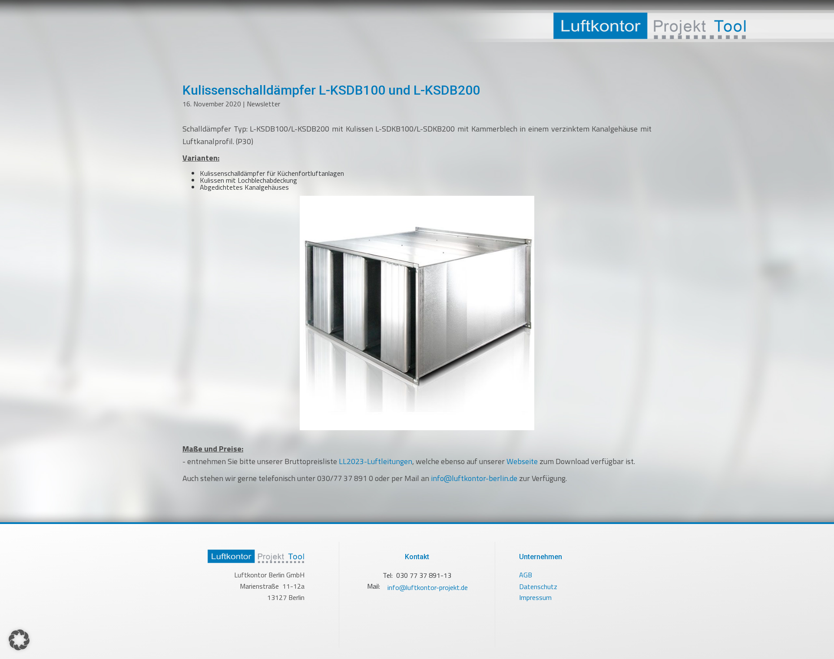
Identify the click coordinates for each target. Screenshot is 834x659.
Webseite (522, 461)
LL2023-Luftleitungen (375, 461)
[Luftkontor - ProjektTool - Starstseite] (625, 26)
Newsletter (263, 104)
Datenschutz (538, 586)
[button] (19, 640)
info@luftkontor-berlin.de (474, 478)
